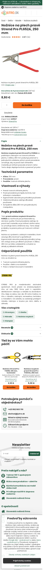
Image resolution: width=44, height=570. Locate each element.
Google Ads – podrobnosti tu (20, 540)
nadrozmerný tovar (20, 135)
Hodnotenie (5, 37)
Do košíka (27, 105)
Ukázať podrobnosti (22, 566)
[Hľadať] (28, 13)
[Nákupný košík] (34, 13)
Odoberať (34, 454)
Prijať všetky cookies (22, 561)
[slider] (16, 37)
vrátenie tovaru (20, 132)
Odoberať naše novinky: (21, 448)
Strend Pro (13, 121)
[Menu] (39, 13)
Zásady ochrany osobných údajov (22, 555)
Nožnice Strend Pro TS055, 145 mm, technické (11, 371)
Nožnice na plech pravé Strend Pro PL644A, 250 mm (31, 371)
